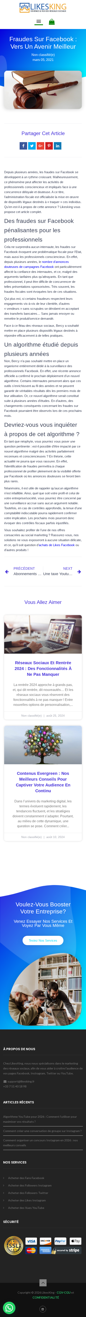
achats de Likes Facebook (57, 545)
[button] (43, 940)
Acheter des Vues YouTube (26, 1207)
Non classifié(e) (43, 55)
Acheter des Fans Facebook (26, 1178)
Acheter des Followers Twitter (28, 1193)
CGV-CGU (63, 1292)
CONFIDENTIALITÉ (46, 1297)
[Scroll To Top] (43, 1282)
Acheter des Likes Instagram (27, 1200)
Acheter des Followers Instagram (30, 1185)
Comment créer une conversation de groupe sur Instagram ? (42, 1131)
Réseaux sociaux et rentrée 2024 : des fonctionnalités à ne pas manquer (43, 668)
